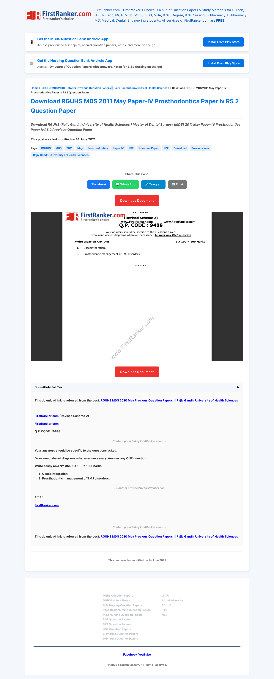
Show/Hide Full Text (49, 387)
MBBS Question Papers (118, 595)
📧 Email (177, 184)
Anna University (172, 600)
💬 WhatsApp (125, 184)
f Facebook (98, 184)
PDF (166, 148)
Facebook (130, 654)
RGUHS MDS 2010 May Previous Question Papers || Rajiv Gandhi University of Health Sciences (169, 400)
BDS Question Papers (117, 619)
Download (180, 148)
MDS (59, 148)
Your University (175, 589)
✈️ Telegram (153, 184)
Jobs (204, 589)
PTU (164, 609)
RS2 (131, 148)
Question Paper (148, 148)
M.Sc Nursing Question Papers (123, 614)
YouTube (144, 654)
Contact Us (229, 589)
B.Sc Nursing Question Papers (122, 605)
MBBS (107, 589)
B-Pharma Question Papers (120, 633)
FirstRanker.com (47, 416)
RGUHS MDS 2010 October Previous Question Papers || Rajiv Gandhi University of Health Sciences (105, 88)
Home (35, 88)
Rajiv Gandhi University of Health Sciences (61, 155)
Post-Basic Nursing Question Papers (127, 609)
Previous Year (200, 148)
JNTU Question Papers (73, 589)
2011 (69, 148)
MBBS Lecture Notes (116, 600)
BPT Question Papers (117, 624)
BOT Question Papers (117, 629)
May (80, 148)
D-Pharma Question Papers (120, 638)
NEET (165, 614)
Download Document (137, 201)
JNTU (165, 595)
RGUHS (46, 148)
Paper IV (118, 148)
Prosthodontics (98, 148)
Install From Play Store (224, 42)
